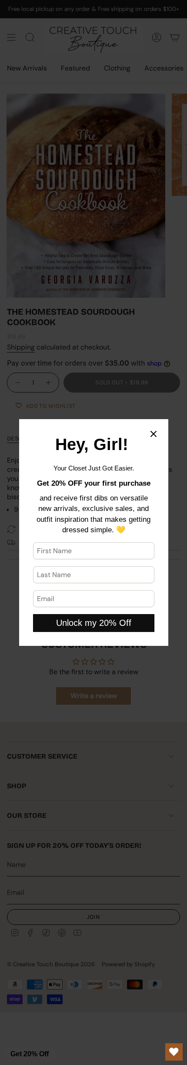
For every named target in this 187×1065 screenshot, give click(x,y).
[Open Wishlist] (174, 1052)
